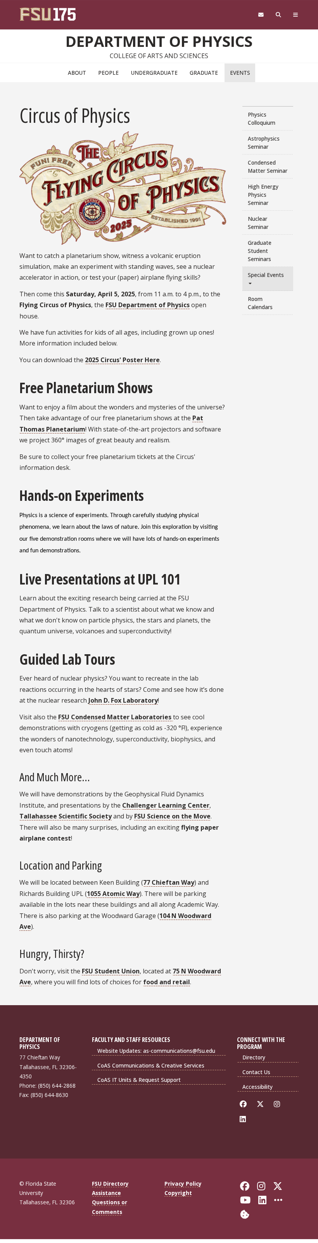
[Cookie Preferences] (244, 1213)
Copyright (178, 1193)
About (77, 72)
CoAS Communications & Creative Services (150, 1065)
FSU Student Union (111, 971)
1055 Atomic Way (113, 893)
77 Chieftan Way (168, 882)
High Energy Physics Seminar (263, 194)
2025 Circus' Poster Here (122, 360)
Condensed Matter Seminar (267, 166)
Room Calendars (260, 303)
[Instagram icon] (278, 1104)
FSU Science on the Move (172, 816)
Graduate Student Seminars (259, 251)
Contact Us (256, 1072)
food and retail (166, 982)
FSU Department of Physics (147, 305)
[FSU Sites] (295, 15)
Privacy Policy (183, 1183)
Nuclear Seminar (258, 222)
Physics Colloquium (261, 118)
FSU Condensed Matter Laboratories (115, 717)
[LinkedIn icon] (244, 1119)
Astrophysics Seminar (264, 142)
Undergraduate (154, 72)
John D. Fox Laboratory (123, 700)
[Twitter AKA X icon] (261, 1104)
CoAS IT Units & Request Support (139, 1079)
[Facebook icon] (244, 1104)
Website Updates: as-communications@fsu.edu (156, 1050)
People (108, 72)
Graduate (204, 72)
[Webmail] (261, 15)
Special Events (266, 275)
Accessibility (257, 1086)
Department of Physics (159, 41)
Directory (253, 1057)
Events (240, 72)
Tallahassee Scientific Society (65, 816)
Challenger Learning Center (165, 805)
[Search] (279, 15)
